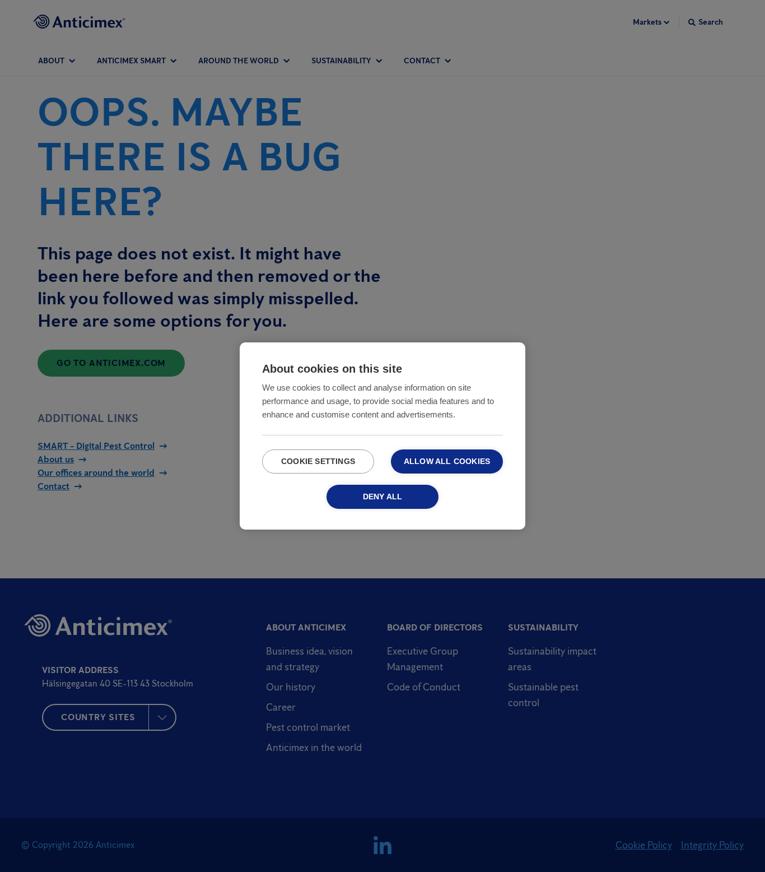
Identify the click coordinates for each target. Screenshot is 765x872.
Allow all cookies (447, 461)
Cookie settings (318, 461)
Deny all (383, 497)
